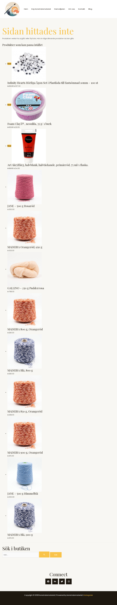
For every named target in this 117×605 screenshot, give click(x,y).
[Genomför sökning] (44, 554)
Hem (26, 9)
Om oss (71, 9)
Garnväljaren (59, 9)
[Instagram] (69, 581)
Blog (90, 9)
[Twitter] (62, 581)
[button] (104, 9)
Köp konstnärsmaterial (41, 9)
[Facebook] (48, 581)
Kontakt (81, 9)
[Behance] (55, 581)
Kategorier (88, 595)
